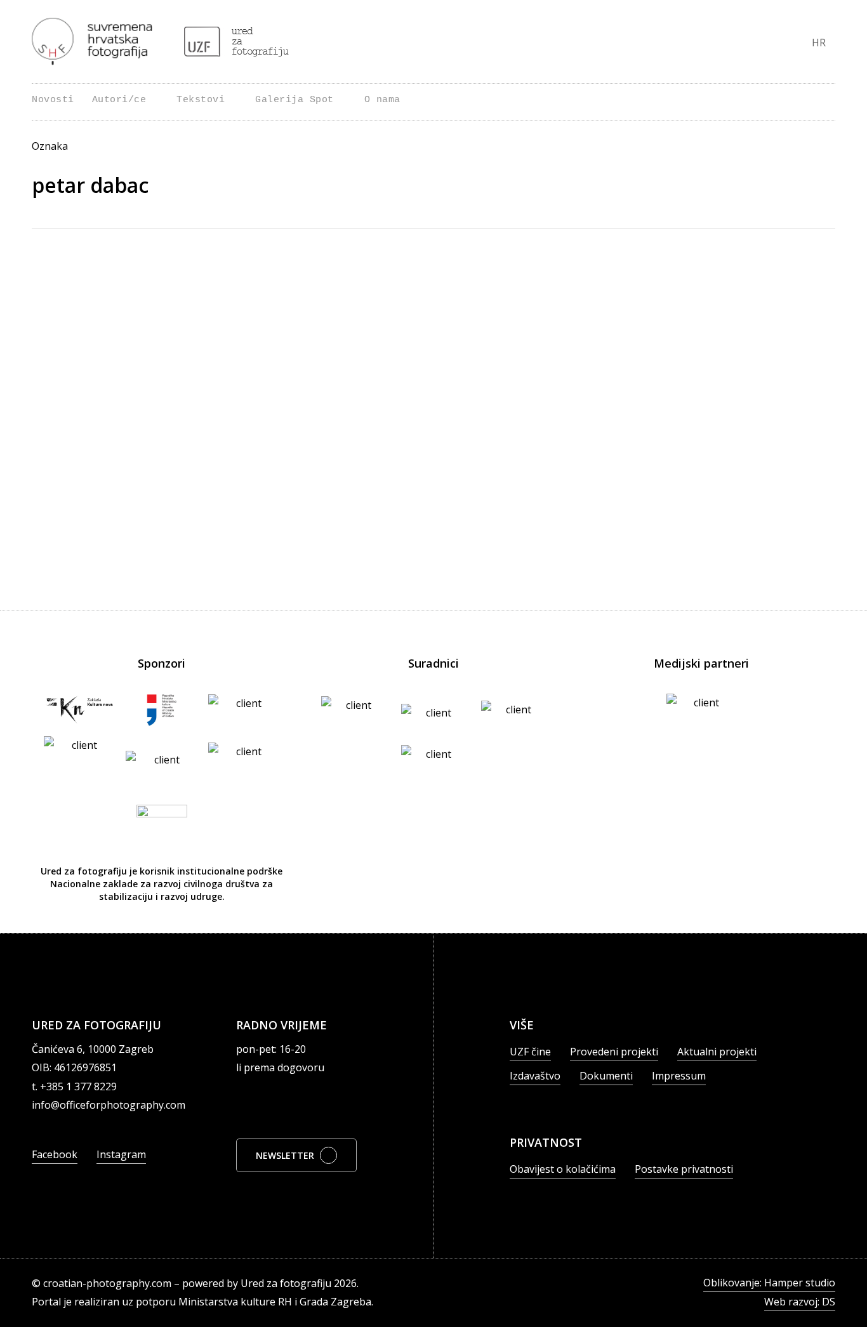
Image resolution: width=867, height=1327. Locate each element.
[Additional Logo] (236, 41)
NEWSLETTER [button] (285, 1155)
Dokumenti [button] (606, 1076)
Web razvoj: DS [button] (799, 1302)
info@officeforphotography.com (108, 1105)
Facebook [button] (54, 1154)
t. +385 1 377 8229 (74, 1086)
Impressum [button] (679, 1076)
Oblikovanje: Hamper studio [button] (769, 1283)
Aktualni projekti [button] (717, 1052)
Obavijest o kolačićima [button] (563, 1169)
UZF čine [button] (530, 1052)
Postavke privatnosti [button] (684, 1169)
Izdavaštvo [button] (535, 1076)
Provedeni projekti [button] (614, 1052)
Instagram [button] (121, 1154)
